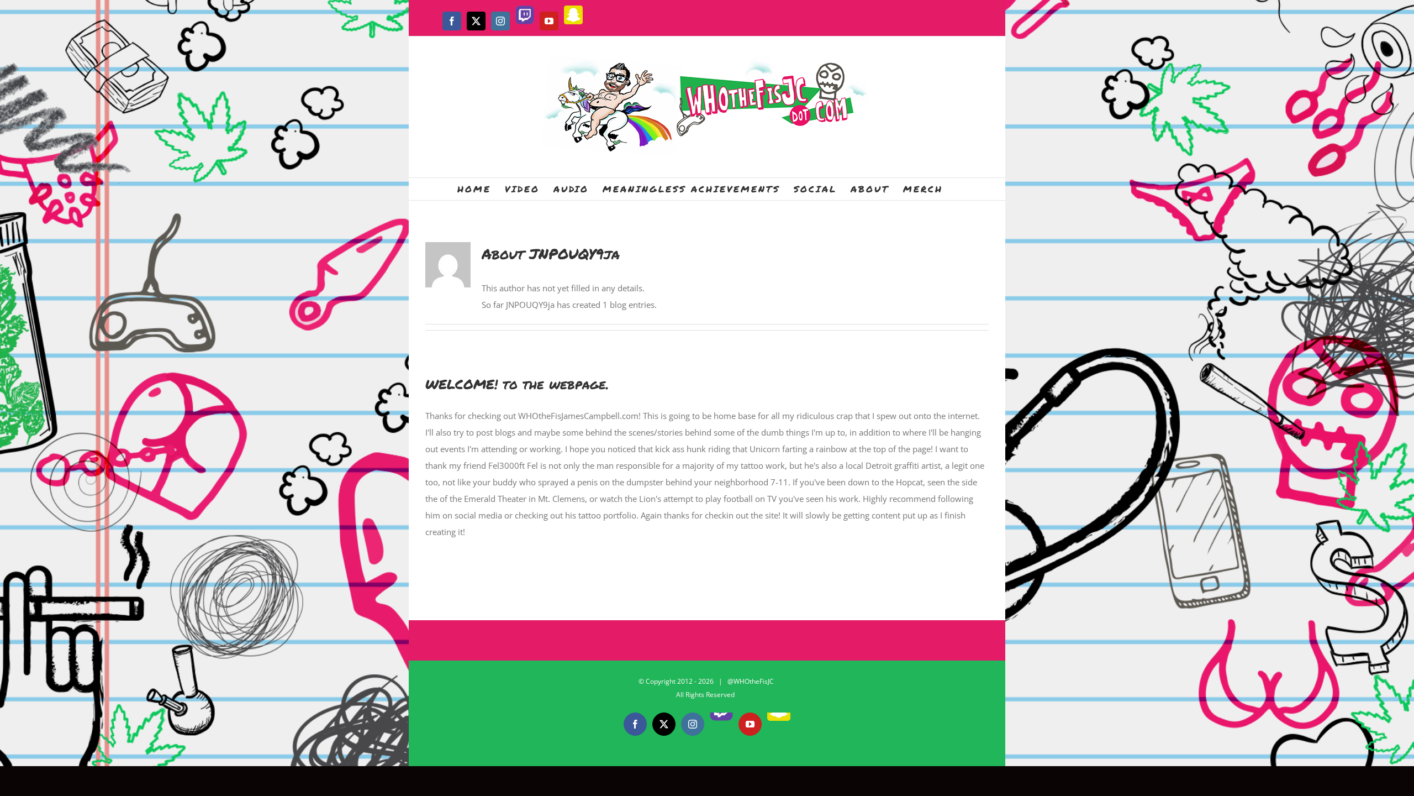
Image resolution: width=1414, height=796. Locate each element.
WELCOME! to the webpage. (517, 384)
